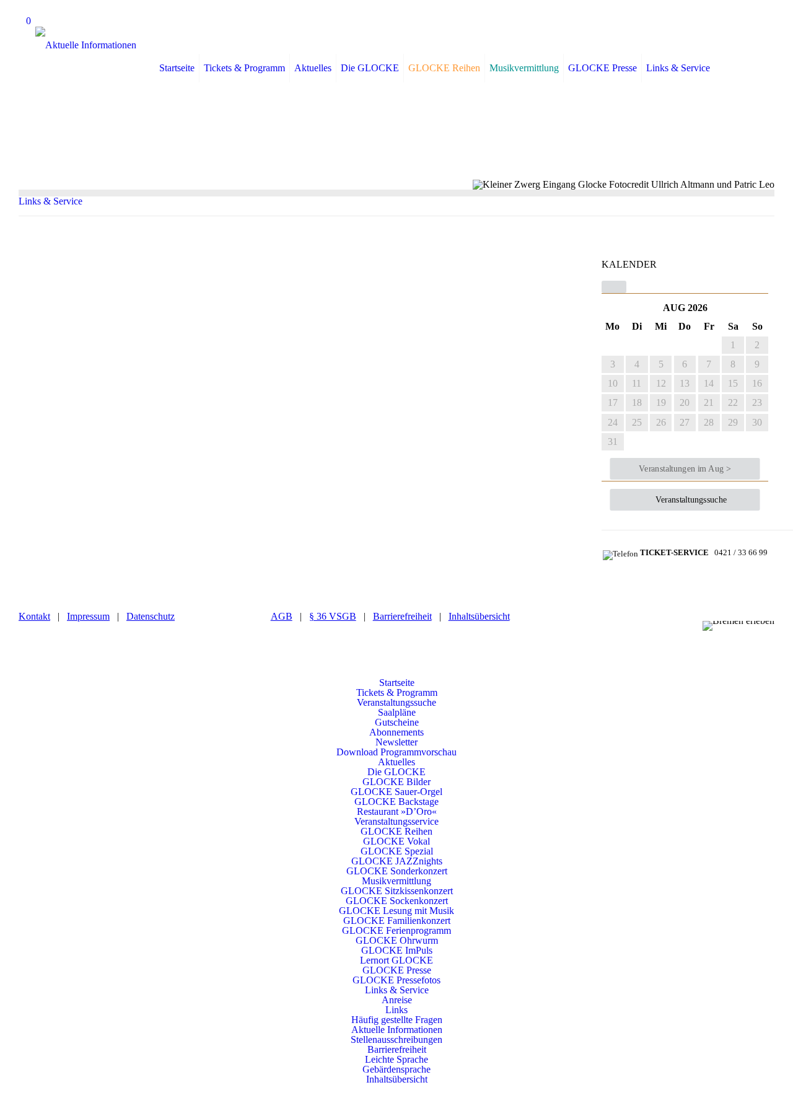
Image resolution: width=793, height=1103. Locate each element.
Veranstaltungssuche (396, 702)
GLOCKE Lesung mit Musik (396, 910)
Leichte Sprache (396, 1059)
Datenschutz (150, 616)
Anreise (397, 1000)
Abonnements (396, 732)
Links (396, 1009)
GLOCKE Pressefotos (396, 980)
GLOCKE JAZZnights (396, 861)
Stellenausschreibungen (396, 1039)
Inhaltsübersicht (479, 616)
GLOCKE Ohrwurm (397, 940)
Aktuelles (396, 762)
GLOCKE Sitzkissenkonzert (397, 890)
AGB (281, 616)
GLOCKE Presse (396, 970)
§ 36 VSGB (332, 616)
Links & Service (50, 201)
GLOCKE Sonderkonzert (396, 871)
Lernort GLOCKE (396, 960)
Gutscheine (397, 722)
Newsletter (396, 742)
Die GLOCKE (396, 772)
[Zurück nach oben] (396, 672)
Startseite (396, 682)
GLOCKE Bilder (396, 781)
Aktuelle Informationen (396, 1029)
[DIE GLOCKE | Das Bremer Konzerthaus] (85, 45)
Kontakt (34, 616)
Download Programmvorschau (396, 752)
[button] (614, 287)
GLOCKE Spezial (397, 851)
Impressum (88, 616)
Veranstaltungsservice (396, 821)
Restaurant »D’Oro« (397, 811)
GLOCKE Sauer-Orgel (396, 791)
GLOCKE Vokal (396, 841)
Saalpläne (397, 712)
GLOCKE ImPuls (396, 950)
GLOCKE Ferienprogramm (396, 930)
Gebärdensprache (396, 1069)
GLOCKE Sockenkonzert (397, 900)
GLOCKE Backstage (396, 801)
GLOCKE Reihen (396, 831)
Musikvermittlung (396, 881)
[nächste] (727, 307)
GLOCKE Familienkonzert (396, 920)
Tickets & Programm (396, 692)
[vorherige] (643, 307)
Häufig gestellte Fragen (396, 1019)
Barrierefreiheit (402, 616)
